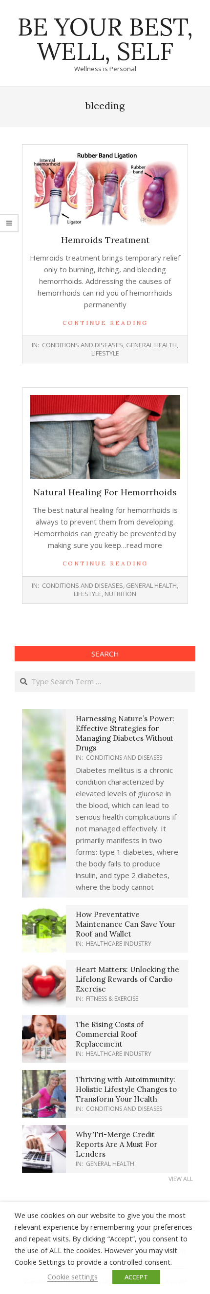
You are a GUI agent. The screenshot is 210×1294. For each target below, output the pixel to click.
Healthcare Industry (118, 943)
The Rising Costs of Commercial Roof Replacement (110, 1034)
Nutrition (120, 593)
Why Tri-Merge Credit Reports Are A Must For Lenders (116, 1144)
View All (180, 1179)
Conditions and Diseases (82, 344)
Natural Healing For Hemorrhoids (105, 492)
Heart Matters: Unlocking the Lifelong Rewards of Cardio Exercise (127, 979)
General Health (151, 344)
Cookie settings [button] (72, 1276)
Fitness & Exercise (112, 998)
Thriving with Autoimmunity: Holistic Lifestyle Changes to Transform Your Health (126, 1089)
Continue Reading (105, 322)
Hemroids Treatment (105, 239)
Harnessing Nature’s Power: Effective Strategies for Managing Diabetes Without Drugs (125, 733)
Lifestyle (105, 353)
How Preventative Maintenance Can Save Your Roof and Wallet (125, 924)
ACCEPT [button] (136, 1277)
